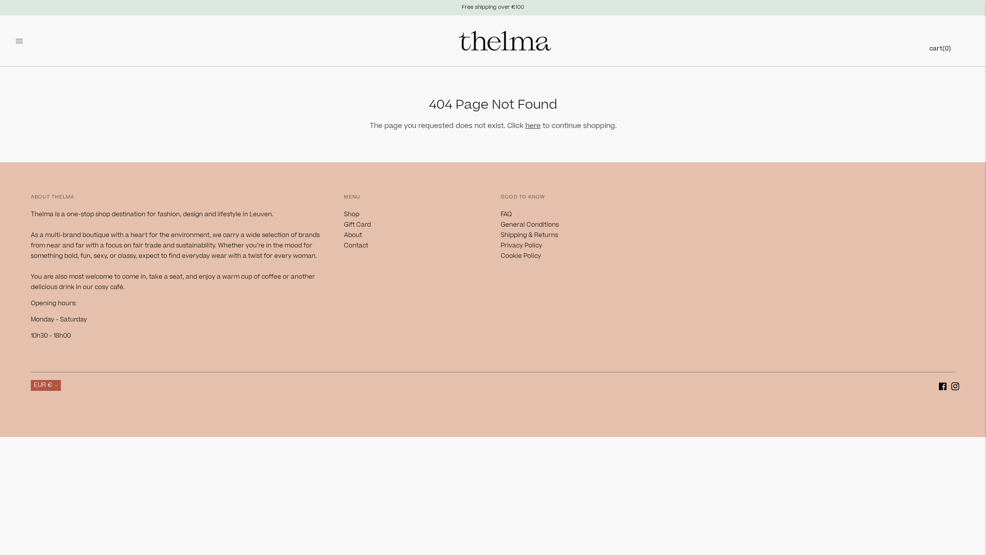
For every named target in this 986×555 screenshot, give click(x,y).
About (353, 235)
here (533, 126)
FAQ (506, 214)
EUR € (43, 385)
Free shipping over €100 (493, 7)
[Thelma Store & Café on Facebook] (943, 388)
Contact (356, 245)
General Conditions (530, 224)
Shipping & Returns (529, 235)
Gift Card (357, 224)
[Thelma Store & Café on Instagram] (955, 388)
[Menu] (19, 40)
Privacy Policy (521, 245)
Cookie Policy (521, 256)
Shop (351, 214)
